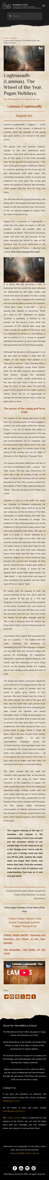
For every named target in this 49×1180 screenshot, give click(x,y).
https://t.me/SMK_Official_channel (24, 1153)
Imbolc (13, 918)
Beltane (30, 918)
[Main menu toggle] (43, 6)
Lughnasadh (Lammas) (29, 922)
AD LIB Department (12, 99)
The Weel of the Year (30, 99)
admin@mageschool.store (14, 1111)
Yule (35, 926)
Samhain (26, 926)
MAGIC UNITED (14, 1117)
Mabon (17, 926)
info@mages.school (11, 1101)
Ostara (21, 918)
